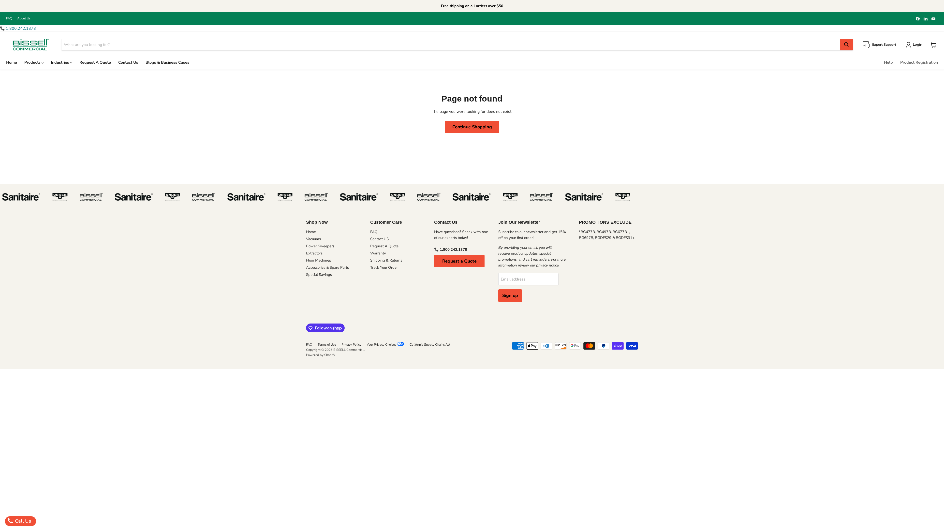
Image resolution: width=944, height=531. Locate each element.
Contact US (379, 238)
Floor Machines (318, 260)
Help (888, 62)
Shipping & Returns (386, 260)
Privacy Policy (351, 344)
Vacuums (313, 238)
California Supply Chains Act (430, 344)
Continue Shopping (472, 127)
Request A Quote (95, 62)
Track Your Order (384, 267)
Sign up (510, 295)
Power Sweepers (320, 246)
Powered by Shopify (320, 355)
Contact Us (128, 62)
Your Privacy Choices (382, 344)
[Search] (846, 44)
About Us (23, 18)
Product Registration (919, 62)
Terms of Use (327, 344)
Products (33, 62)
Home (11, 62)
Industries (60, 62)
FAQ (9, 18)
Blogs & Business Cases (167, 62)
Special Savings (319, 274)
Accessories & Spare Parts (327, 267)
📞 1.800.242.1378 (18, 28)
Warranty (378, 253)
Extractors (314, 253)
